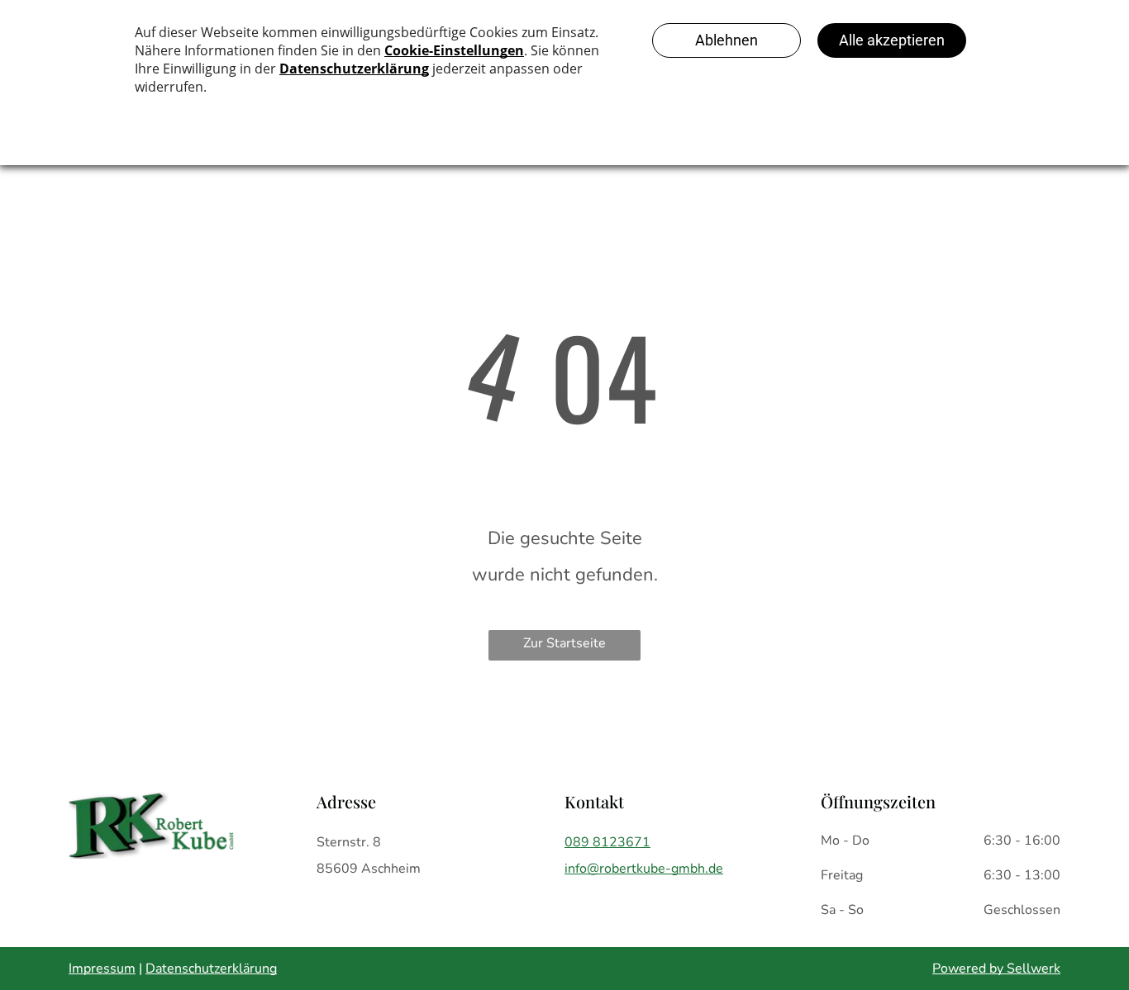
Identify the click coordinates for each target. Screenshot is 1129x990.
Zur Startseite (564, 643)
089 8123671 (607, 842)
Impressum (102, 968)
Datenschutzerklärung (211, 968)
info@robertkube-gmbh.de (643, 869)
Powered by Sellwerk (996, 968)
